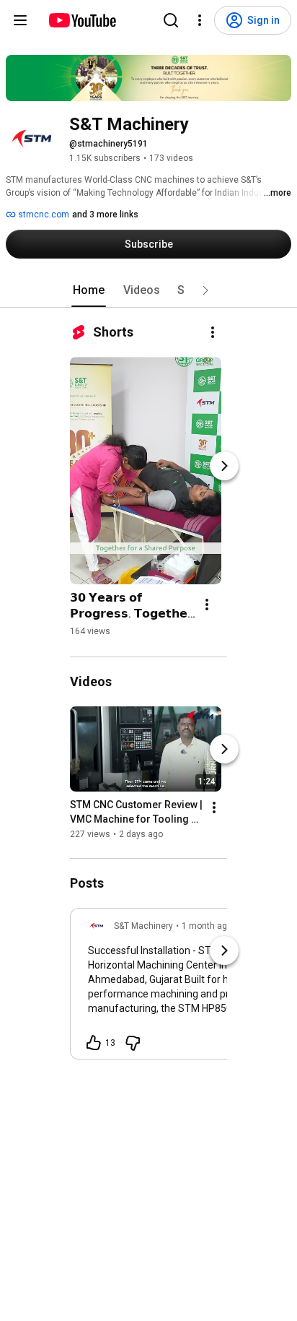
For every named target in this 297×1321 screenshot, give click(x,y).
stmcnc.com (42, 214)
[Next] (224, 465)
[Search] (170, 20)
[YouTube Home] (81, 20)
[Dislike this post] (132, 1042)
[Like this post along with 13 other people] (93, 1042)
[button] (205, 290)
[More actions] (212, 332)
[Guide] (20, 20)
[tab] (88, 290)
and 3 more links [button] (105, 214)
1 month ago (207, 926)
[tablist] (148, 290)
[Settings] (199, 20)
